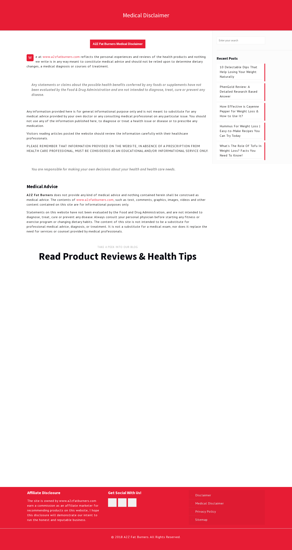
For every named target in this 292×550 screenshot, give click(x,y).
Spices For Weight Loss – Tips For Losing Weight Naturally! (185, 358)
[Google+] (143, 544)
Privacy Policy (205, 511)
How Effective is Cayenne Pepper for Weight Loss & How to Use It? (139, 311)
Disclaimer (203, 495)
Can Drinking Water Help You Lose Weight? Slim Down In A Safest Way (49, 452)
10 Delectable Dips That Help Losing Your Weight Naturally (48, 319)
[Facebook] (138, 544)
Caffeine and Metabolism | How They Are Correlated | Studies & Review (93, 452)
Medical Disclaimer (209, 503)
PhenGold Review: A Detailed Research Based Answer (91, 319)
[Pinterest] (154, 544)
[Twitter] (149, 544)
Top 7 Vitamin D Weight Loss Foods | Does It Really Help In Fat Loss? (140, 452)
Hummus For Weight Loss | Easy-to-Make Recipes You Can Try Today (183, 311)
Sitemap (201, 520)
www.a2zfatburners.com (61, 57)
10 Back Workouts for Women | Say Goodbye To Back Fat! (184, 404)
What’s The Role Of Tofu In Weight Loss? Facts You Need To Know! (138, 361)
